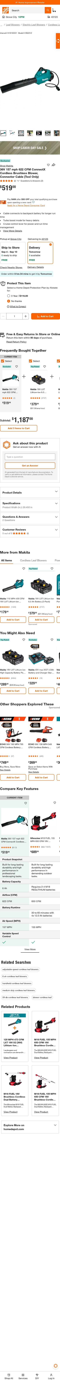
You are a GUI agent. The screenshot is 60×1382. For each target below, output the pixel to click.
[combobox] (27, 10)
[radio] (8, 295)
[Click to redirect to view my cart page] (54, 10)
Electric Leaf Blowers (34, 24)
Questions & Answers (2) (32, 180)
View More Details (12, 230)
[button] (30, 492)
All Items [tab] (6, 560)
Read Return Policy (16, 341)
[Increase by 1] (25, 316)
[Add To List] (48, 165)
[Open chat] (58, 41)
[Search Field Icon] (48, 10)
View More (30, 949)
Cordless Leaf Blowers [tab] (33, 560)
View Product (10, 1057)
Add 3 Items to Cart (19, 428)
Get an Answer (30, 465)
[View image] (3, 133)
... (1, 25)
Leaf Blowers (13, 24)
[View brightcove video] (39, 133)
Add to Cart (47, 316)
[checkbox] (30, 361)
